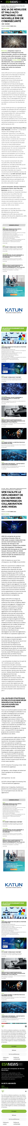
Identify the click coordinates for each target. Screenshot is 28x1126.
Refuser (14, 1115)
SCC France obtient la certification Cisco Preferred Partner (13, 443)
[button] (26, 1091)
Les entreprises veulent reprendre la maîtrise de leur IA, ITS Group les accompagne (13, 256)
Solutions (7, 24)
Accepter (14, 1111)
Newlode (4, 51)
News (7, 6)
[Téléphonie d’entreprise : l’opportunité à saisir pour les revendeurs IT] (14, 455)
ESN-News (6, 28)
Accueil (3, 6)
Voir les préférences (14, 1119)
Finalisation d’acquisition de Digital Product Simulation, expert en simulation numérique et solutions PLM (14, 266)
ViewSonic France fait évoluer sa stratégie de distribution (12, 229)
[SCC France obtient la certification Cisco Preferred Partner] (14, 433)
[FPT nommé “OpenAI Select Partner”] (14, 368)
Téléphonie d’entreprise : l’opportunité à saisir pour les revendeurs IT (13, 464)
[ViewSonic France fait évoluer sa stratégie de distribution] (14, 338)
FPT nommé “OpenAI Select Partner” (12, 247)
